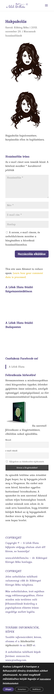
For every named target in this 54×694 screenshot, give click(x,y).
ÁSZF (29, 645)
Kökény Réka (21, 27)
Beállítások (37, 689)
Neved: (8, 440)
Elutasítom (22, 689)
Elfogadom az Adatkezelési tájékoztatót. (26, 461)
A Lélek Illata (17, 367)
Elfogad (8, 689)
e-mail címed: (11, 450)
